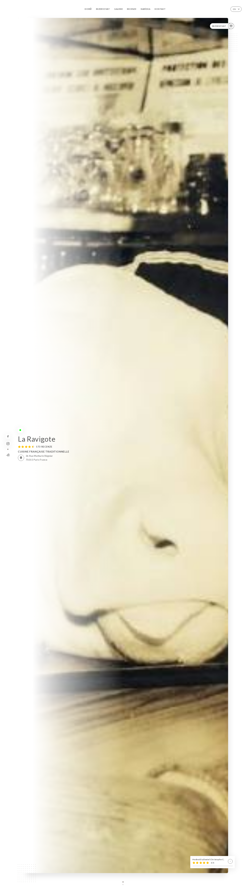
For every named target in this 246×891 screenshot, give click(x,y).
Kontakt (160, 9)
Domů (88, 9)
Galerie (118, 9)
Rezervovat (103, 9)
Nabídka (145, 9)
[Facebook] (8, 436)
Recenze (131, 9)
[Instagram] (8, 443)
